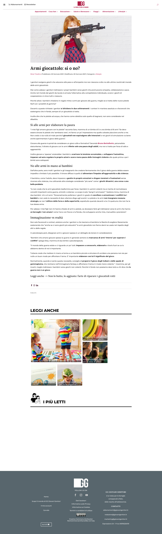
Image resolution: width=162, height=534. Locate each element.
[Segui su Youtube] (86, 495)
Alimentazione (108, 11)
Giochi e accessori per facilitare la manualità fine (53, 414)
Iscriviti (44, 524)
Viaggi (96, 11)
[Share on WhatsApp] (34, 286)
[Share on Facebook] (31, 286)
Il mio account (46, 506)
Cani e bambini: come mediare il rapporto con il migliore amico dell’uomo (64, 443)
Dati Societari (81, 501)
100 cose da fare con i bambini (45, 455)
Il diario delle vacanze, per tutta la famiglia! (51, 437)
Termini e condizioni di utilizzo (81, 510)
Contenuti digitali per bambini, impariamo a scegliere (55, 426)
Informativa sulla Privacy (81, 504)
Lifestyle (121, 11)
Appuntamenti (40, 11)
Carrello (46, 510)
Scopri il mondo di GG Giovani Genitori (46, 501)
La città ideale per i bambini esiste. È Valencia (52, 449)
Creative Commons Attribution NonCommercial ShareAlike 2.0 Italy (81, 520)
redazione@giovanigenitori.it (116, 515)
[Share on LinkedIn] (37, 286)
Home (46, 497)
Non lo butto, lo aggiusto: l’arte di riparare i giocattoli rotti (81, 276)
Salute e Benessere (81, 11)
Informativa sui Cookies (81, 507)
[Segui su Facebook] (75, 495)
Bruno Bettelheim (106, 143)
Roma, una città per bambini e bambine (48, 432)
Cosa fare (52, 11)
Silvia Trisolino (35, 74)
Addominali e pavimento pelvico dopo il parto (52, 420)
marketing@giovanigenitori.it (115, 519)
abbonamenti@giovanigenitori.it (115, 510)
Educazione (65, 11)
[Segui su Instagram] (81, 495)
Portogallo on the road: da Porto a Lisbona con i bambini (56, 460)
